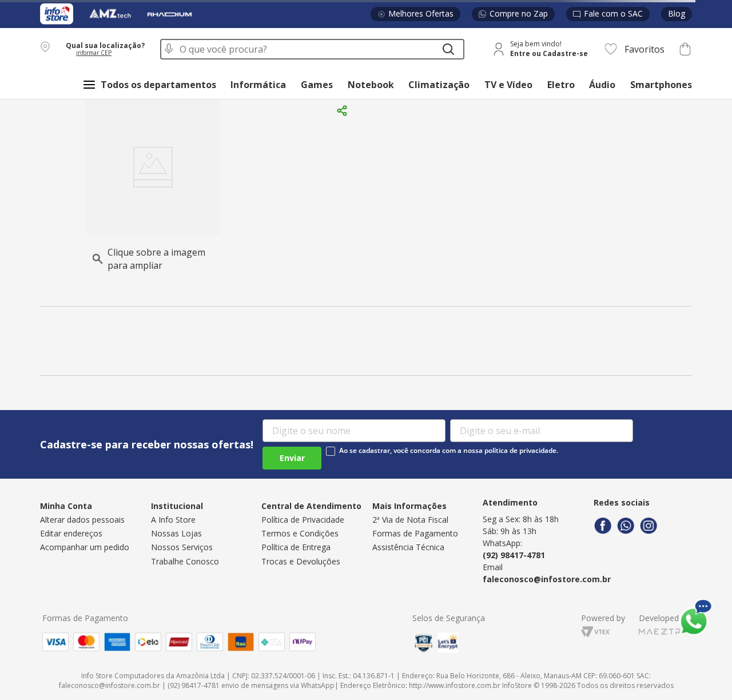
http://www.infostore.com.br (454, 685)
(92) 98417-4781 (514, 555)
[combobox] (312, 49)
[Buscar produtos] (448, 49)
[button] (93, 49)
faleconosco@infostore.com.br (547, 579)
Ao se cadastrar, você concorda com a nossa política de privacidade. (448, 451)
